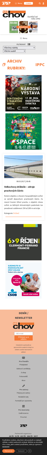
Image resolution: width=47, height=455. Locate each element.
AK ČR (11, 436)
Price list (23, 417)
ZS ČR (17, 436)
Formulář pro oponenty (23, 401)
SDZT (36, 436)
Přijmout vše (8, 451)
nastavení (5, 446)
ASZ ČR (23, 436)
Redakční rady (23, 397)
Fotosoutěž (23, 376)
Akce (23, 380)
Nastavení (21, 451)
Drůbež (16, 213)
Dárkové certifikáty (23, 369)
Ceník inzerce (23, 413)
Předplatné (24, 365)
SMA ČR (30, 436)
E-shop (23, 372)
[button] (23, 338)
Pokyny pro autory (23, 393)
